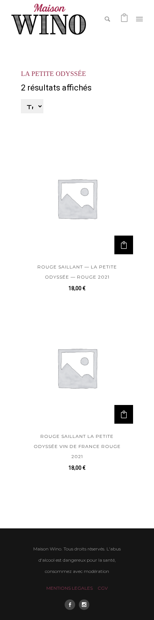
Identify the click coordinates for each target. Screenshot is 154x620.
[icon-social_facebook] (72, 604)
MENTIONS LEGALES (69, 588)
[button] (123, 245)
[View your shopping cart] (124, 18)
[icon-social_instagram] (84, 604)
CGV (103, 588)
